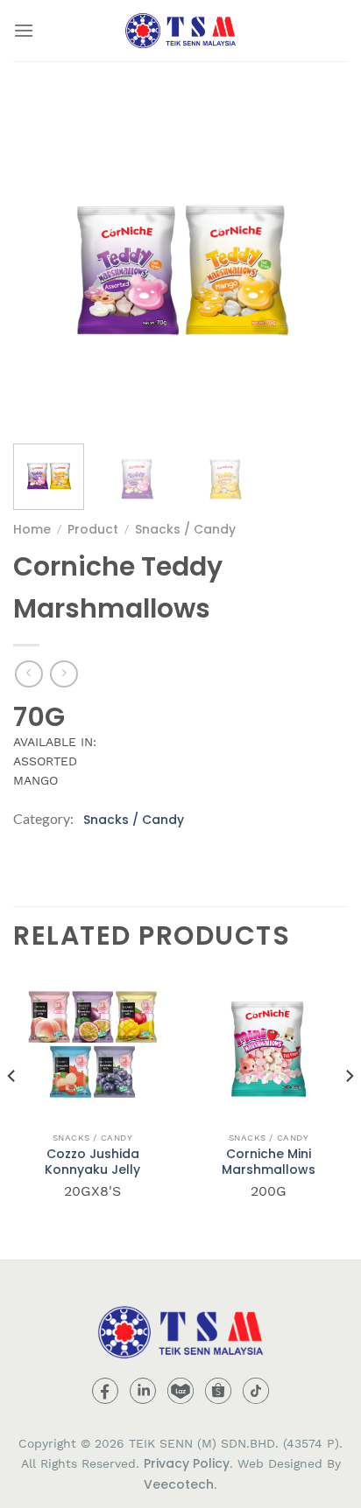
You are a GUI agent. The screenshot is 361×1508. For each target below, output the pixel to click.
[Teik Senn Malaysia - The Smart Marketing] (180, 30)
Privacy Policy (187, 1463)
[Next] (319, 263)
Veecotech (179, 1484)
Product (92, 529)
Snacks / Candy (185, 529)
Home (32, 529)
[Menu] (23, 30)
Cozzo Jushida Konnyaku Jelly (92, 1161)
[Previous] (42, 263)
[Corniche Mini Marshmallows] (268, 1044)
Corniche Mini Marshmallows (268, 1161)
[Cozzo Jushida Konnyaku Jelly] (92, 1044)
